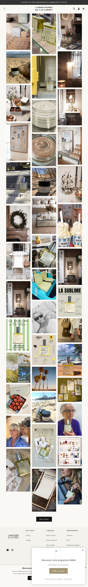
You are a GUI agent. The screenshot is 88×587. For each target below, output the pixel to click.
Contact (69, 535)
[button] (4, 8)
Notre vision (51, 535)
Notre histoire (51, 540)
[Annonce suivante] (83, 2)
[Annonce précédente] (4, 2)
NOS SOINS (44, 519)
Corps (28, 535)
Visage (28, 540)
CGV (68, 540)
